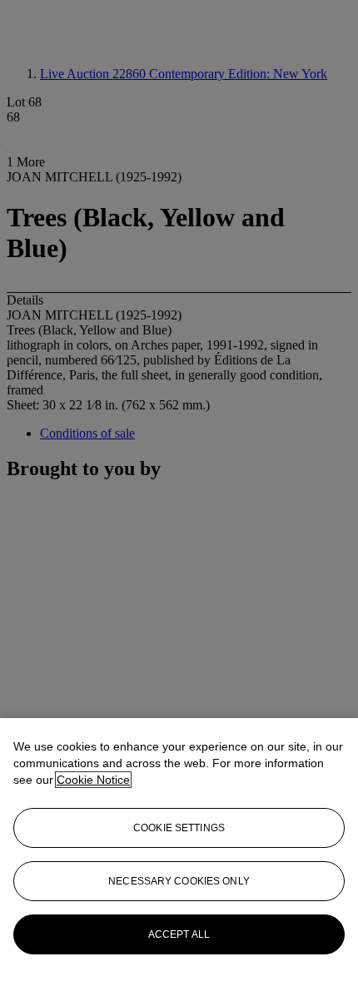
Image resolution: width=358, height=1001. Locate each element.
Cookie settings (179, 828)
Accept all (179, 934)
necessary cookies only (179, 881)
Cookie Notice (93, 779)
